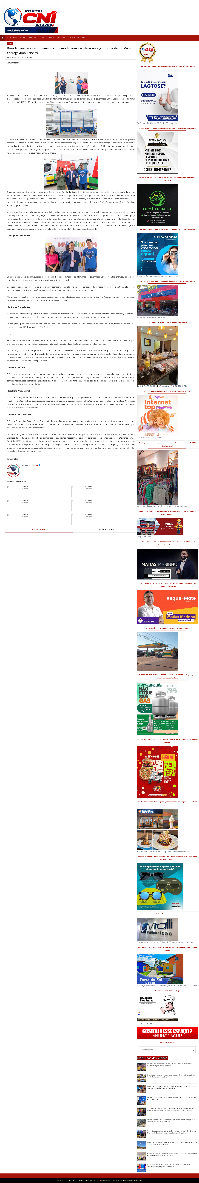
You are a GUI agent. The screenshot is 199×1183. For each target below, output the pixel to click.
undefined (24, 486)
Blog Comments (40, 529)
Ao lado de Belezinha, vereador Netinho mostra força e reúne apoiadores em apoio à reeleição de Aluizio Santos (172, 1154)
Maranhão (33, 38)
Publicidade (74, 38)
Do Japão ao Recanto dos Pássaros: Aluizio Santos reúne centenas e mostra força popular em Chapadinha (170, 1065)
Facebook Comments (107, 529)
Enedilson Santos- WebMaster (132, 1180)
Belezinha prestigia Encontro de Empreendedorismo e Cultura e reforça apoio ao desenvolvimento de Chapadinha (171, 1087)
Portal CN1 (33, 465)
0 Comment (28, 57)
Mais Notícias (62, 38)
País (42, 38)
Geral (84, 38)
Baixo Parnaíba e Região (16, 38)
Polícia (50, 38)
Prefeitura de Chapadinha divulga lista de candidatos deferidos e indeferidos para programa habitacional (168, 1166)
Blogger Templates (85, 1180)
